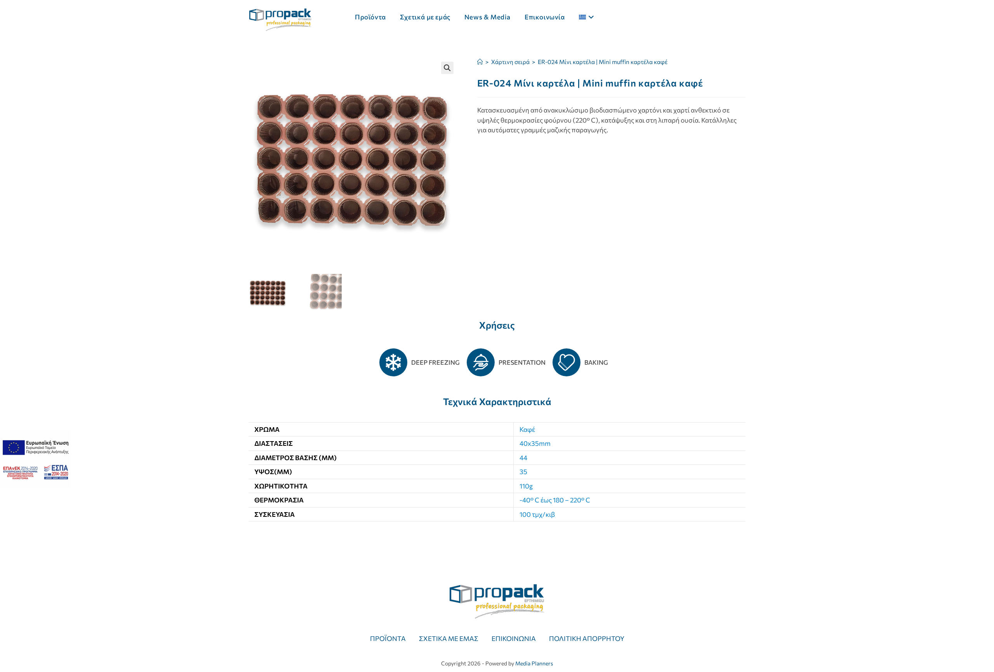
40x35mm (535, 443)
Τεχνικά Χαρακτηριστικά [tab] (497, 401)
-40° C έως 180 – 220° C (555, 500)
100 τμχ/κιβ (537, 514)
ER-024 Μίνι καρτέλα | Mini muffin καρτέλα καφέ (602, 61)
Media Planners (534, 663)
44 (523, 458)
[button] (447, 68)
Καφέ (527, 429)
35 (523, 472)
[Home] (480, 61)
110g (526, 486)
